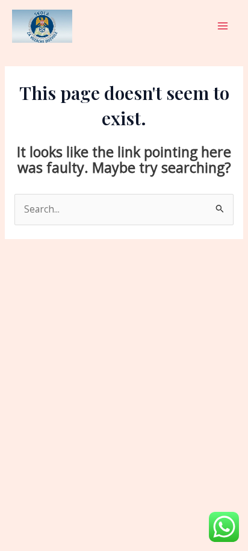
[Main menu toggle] (223, 26)
